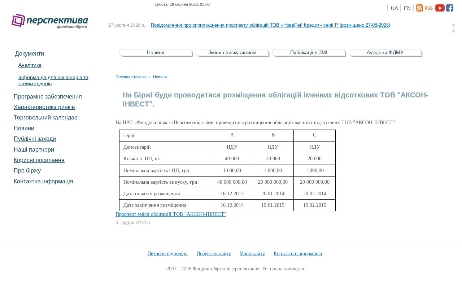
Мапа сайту (252, 253)
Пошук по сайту (214, 253)
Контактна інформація (43, 181)
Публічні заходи (35, 138)
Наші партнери (34, 149)
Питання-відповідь (168, 253)
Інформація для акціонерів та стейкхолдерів (53, 80)
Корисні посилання (39, 160)
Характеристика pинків (44, 107)
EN (407, 8)
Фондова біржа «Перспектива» (52, 21)
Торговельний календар (46, 117)
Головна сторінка (131, 77)
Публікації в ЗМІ (308, 52)
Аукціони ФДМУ (385, 52)
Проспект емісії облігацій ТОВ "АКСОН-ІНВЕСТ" (171, 214)
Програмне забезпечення (48, 96)
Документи (29, 53)
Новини (24, 128)
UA (394, 8)
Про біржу (27, 170)
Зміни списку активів (232, 52)
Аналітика (30, 65)
